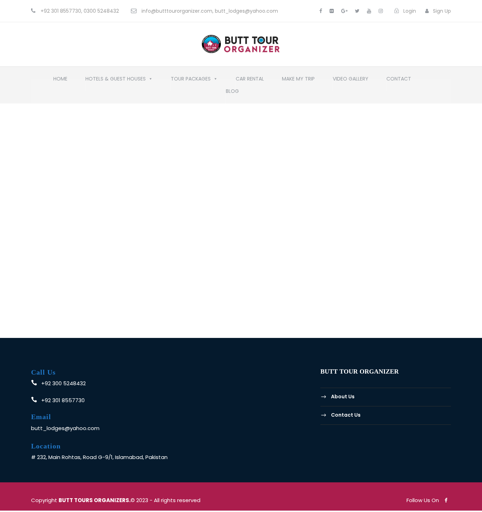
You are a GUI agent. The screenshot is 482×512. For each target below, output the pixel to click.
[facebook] (320, 10)
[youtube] (369, 10)
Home (60, 80)
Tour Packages (191, 80)
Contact (398, 80)
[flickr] (332, 10)
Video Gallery (350, 80)
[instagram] (381, 10)
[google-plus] (344, 10)
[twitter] (357, 10)
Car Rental (250, 80)
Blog (232, 93)
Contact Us (346, 414)
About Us (343, 396)
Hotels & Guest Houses (115, 80)
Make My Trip (298, 80)
